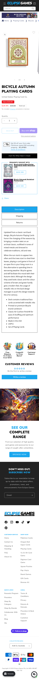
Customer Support (24, 619)
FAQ (6, 553)
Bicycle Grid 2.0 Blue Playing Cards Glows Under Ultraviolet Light (24, 166)
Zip (5, 623)
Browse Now (19, 454)
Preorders (8, 597)
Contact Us (8, 542)
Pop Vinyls (25, 570)
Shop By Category (7, 602)
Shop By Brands (10, 608)
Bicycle (31, 21)
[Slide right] (24, 80)
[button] (4, 3)
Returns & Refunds (24, 605)
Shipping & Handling (8, 547)
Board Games (26, 574)
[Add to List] (33, 32)
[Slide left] (14, 80)
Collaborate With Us (11, 613)
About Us (8, 557)
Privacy (23, 600)
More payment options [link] (28, 136)
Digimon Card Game (26, 560)
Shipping (12, 109)
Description (19, 209)
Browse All (25, 582)
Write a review (19, 377)
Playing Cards (18, 21)
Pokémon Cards (27, 538)
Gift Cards (24, 578)
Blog (6, 619)
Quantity (5, 116)
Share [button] (6, 198)
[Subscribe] (32, 495)
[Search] (33, 8)
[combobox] (19, 8)
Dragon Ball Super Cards (25, 543)
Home (6, 21)
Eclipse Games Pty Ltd (21, 668)
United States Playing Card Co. (15, 97)
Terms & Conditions (18, 150)
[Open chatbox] (34, 674)
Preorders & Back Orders (27, 612)
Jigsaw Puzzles (26, 566)
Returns (19, 222)
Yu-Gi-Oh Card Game (26, 554)
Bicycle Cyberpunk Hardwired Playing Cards (24, 180)
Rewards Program (11, 593)
